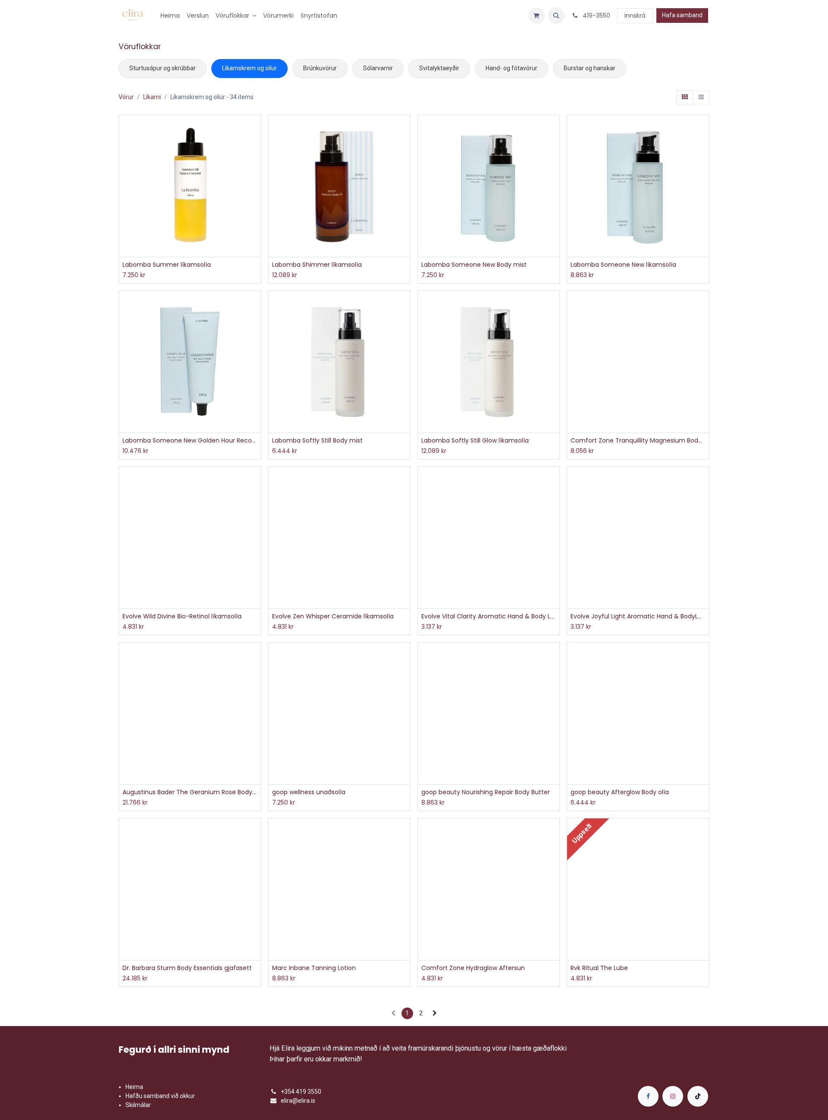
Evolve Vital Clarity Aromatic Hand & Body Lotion (488, 616)
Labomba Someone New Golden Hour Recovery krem (189, 441)
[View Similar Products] (255, 168)
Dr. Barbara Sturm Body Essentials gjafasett (187, 968)
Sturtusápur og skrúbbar (162, 68)
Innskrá (635, 15)
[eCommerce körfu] (536, 15)
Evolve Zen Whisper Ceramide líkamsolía (333, 616)
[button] (556, 15)
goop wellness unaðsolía (308, 792)
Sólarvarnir (378, 68)
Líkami (152, 97)
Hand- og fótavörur (511, 68)
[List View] (701, 97)
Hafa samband (682, 15)
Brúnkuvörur (320, 68)
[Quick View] (255, 129)
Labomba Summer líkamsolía (166, 265)
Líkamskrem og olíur (249, 68)
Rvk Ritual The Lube (599, 968)
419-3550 (595, 15)
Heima (134, 1086)
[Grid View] (684, 97)
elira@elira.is (298, 1100)
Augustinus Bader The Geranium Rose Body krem (189, 792)
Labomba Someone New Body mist (474, 265)
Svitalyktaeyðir (439, 68)
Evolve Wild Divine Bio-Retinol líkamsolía (182, 616)
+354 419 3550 (301, 1091)
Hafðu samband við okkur (160, 1095)
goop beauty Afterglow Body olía (620, 792)
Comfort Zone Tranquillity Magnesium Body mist (638, 441)
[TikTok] (697, 1096)
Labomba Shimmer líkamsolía (317, 265)
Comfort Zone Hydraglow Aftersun (473, 968)
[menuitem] (170, 16)
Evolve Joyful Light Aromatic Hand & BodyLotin (638, 616)
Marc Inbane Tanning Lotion (314, 968)
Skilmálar (138, 1104)
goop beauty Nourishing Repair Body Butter (485, 792)
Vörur (126, 97)
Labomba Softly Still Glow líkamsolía (475, 441)
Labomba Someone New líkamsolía (623, 265)
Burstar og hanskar (589, 68)
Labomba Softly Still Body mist (317, 441)
